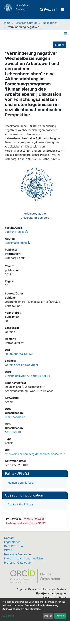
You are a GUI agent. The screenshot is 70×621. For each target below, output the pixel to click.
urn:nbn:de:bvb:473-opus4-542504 (27, 375)
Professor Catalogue (17, 562)
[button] (46, 10)
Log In (52, 9)
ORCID (8, 550)
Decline (48, 615)
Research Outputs (26, 23)
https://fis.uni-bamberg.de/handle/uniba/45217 (35, 454)
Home (6, 23)
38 (6, 285)
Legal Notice (12, 542)
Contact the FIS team (21, 504)
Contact (9, 538)
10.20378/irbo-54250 (19, 354)
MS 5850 (11, 432)
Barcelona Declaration (18, 554)
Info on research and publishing (24, 558)
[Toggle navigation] (62, 9)
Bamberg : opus (15, 257)
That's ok (60, 615)
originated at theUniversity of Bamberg (35, 215)
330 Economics (15, 417)
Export (59, 44)
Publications (49, 23)
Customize (8, 615)
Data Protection (14, 546)
